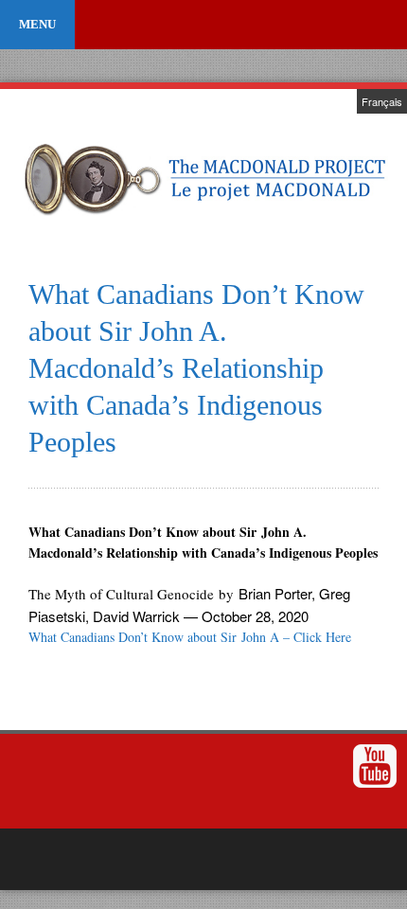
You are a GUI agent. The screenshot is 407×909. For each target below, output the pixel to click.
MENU (37, 24)
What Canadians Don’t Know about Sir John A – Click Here (189, 637)
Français (382, 101)
